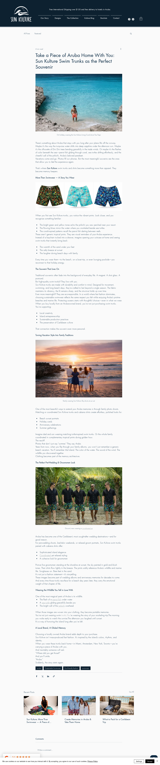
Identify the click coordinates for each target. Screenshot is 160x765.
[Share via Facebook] (36, 676)
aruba (39, 668)
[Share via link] (54, 676)
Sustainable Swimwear (53, 668)
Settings (139, 761)
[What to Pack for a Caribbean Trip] (117, 705)
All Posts (27, 33)
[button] (131, 33)
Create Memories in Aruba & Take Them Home (78, 720)
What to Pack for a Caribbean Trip (116, 720)
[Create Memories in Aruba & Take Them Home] (79, 705)
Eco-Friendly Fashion (71, 668)
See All (131, 692)
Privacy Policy (92, 761)
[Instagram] (133, 19)
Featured (38, 33)
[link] (141, 18)
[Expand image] (49, 196)
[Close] (157, 761)
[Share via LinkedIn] (48, 676)
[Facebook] (129, 19)
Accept (149, 761)
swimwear (85, 668)
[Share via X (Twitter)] (42, 676)
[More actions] (120, 48)
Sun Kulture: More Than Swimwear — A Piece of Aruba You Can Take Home (39, 720)
